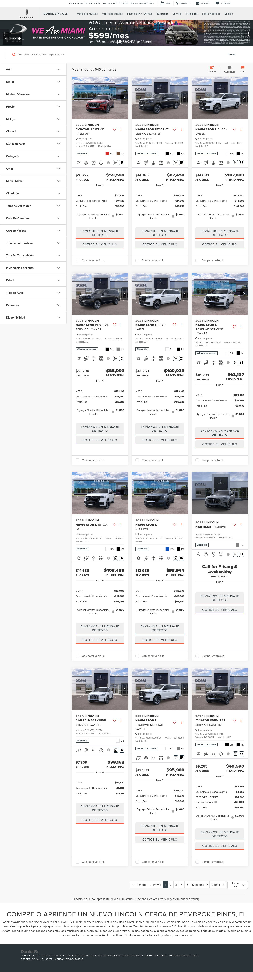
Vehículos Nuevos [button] (87, 14)
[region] (100, 206)
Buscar (231, 54)
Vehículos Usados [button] (112, 14)
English (229, 14)
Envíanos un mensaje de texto (100, 233)
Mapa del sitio (91, 955)
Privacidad (112, 955)
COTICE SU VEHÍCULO (99, 244)
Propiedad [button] (192, 14)
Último (217, 885)
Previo (156, 885)
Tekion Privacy (132, 955)
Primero (140, 885)
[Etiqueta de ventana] (121, 162)
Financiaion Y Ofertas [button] (139, 14)
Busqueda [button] (162, 14)
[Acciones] (121, 129)
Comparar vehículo (93, 260)
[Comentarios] (115, 162)
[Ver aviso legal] (109, 163)
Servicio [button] (177, 14)
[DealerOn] (30, 951)
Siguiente (199, 885)
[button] (124, 97)
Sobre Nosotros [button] (211, 14)
